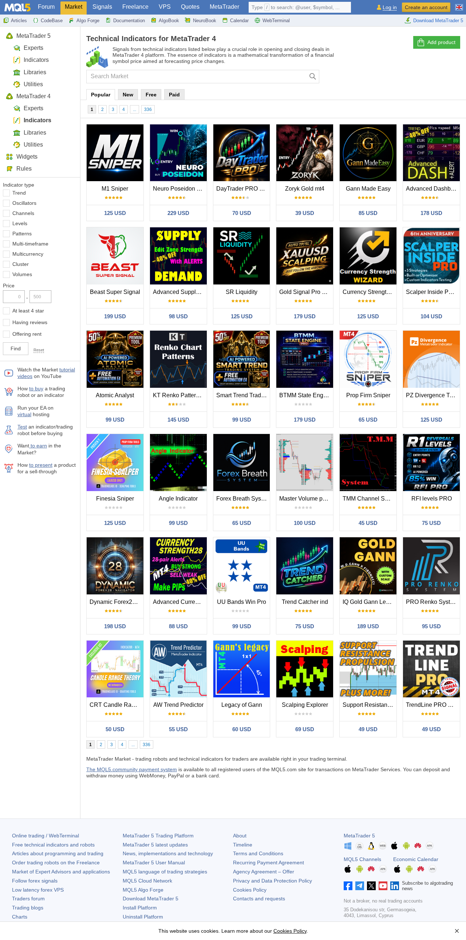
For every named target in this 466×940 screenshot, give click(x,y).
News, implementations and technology (168, 853)
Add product (441, 42)
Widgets (26, 157)
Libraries (35, 72)
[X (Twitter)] (371, 885)
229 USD (178, 213)
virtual (24, 414)
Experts (33, 48)
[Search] (313, 76)
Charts (19, 917)
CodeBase (52, 20)
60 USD (241, 729)
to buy (36, 388)
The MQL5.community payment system (131, 769)
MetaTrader (224, 7)
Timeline (242, 845)
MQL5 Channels (362, 859)
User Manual (154, 862)
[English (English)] (459, 4)
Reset (38, 350)
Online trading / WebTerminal (45, 836)
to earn (38, 446)
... (134, 109)
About (239, 836)
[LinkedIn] (394, 885)
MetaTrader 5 (33, 36)
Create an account (426, 7)
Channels (23, 213)
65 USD (368, 420)
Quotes (190, 7)
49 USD (368, 729)
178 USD (431, 213)
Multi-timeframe (30, 244)
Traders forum (28, 898)
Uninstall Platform (143, 917)
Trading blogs (27, 908)
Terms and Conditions (258, 853)
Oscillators (24, 203)
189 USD (368, 626)
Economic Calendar (415, 859)
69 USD (304, 729)
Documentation (129, 20)
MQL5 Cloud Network (147, 881)
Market (73, 7)
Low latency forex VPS (38, 890)
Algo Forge (87, 20)
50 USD (115, 729)
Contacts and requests (259, 898)
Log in (390, 7)
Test (22, 427)
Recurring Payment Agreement (268, 862)
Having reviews (29, 322)
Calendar (239, 20)
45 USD (368, 523)
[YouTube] (383, 885)
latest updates (155, 845)
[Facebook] (348, 885)
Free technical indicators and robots (53, 845)
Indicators (36, 60)
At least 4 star (28, 311)
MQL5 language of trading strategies (165, 872)
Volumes (22, 274)
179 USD (305, 316)
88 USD (178, 626)
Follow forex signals (35, 881)
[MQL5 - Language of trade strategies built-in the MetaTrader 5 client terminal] (17, 7)
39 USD (304, 213)
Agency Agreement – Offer (263, 872)
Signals (102, 7)
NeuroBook (204, 20)
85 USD (368, 213)
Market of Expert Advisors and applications (61, 872)
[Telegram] (359, 885)
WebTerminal (276, 20)
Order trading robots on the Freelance (56, 862)
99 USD (115, 420)
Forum (46, 7)
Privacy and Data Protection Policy (272, 881)
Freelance (135, 7)
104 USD (431, 316)
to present (40, 465)
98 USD (178, 316)
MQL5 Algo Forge (143, 890)
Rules (24, 169)
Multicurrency (27, 254)
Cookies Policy (249, 890)
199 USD (115, 316)
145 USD (178, 420)
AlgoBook (169, 20)
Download (150, 898)
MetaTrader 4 (33, 96)
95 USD (431, 626)
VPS (165, 7)
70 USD (241, 213)
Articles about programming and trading (57, 853)
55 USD (178, 729)
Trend (19, 193)
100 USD (305, 523)
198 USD (115, 626)
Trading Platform (158, 836)
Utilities (33, 84)
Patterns (22, 233)
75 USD (431, 523)
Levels (19, 223)
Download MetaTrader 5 (438, 20)
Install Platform (140, 908)
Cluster (20, 264)
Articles (19, 20)
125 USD (115, 213)
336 (148, 109)
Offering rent (27, 334)
